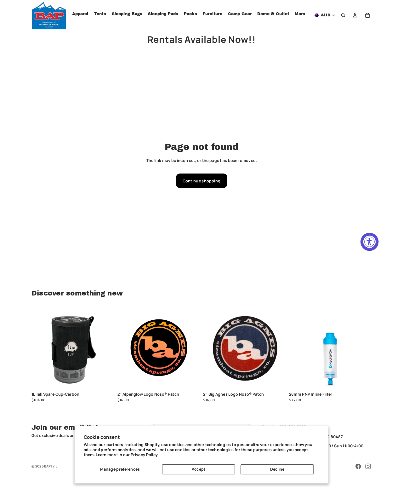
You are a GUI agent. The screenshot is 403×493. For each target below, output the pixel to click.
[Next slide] (277, 348)
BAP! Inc (51, 466)
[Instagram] (368, 466)
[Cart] (367, 15)
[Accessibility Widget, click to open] (369, 242)
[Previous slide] (211, 348)
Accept (198, 469)
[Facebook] (358, 466)
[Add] (105, 380)
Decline (277, 469)
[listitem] (300, 14)
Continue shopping (201, 180)
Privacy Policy (144, 454)
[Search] (343, 15)
